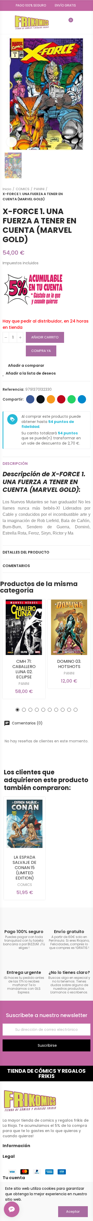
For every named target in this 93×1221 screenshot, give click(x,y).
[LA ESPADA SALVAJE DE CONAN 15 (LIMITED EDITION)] (24, 824)
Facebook (30, 399)
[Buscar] (59, 22)
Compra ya (41, 350)
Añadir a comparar (26, 365)
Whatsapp (71, 399)
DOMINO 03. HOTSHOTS (69, 664)
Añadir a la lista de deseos (31, 373)
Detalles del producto (26, 552)
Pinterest (61, 399)
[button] (29, 5)
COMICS (24, 884)
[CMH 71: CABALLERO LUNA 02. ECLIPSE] (24, 627)
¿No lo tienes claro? (69, 972)
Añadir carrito (45, 337)
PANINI (24, 683)
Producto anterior (74, 194)
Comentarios (16, 565)
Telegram (82, 399)
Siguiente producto (86, 194)
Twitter (40, 399)
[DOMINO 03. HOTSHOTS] (69, 627)
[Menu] (5, 22)
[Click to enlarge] (11, 142)
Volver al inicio (80, 194)
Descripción (15, 463)
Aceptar (73, 1211)
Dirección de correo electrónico (51, 399)
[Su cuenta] (78, 22)
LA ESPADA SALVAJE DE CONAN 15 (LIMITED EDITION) (24, 867)
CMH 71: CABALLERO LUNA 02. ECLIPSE (24, 669)
